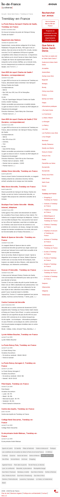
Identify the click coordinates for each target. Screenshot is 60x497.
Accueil (3, 14)
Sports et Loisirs (7, 448)
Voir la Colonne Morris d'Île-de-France (50, 23)
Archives (24, 459)
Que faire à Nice (39, 475)
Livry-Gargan (46, 137)
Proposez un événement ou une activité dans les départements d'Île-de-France (50, 35)
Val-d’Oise (5, 459)
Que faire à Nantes (37, 472)
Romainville (45, 167)
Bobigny (44, 83)
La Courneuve (46, 114)
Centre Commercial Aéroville (13, 302)
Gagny (44, 102)
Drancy (44, 95)
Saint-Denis (46, 178)
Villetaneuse (46, 295)
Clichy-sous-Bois (47, 91)
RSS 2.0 (4, 496)
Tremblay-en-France (49, 193)
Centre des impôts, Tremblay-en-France (17, 409)
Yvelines (5, 455)
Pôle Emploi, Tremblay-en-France (15, 384)
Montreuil (45, 140)
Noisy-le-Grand (47, 152)
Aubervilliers (46, 72)
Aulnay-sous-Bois (48, 76)
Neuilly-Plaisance (47, 144)
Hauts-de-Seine (22, 455)
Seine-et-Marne (34, 455)
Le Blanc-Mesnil (47, 118)
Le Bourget (45, 121)
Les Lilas (45, 129)
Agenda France (7, 465)
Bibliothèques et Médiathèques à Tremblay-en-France (50, 218)
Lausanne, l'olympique (27, 479)
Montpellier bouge (39, 468)
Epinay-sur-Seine (47, 99)
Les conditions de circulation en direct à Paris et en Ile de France (23, 452)
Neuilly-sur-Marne (48, 148)
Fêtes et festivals (28, 448)
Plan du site (5, 493)
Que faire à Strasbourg (24, 475)
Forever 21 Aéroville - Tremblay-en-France (18, 270)
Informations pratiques (49, 106)
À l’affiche (49, 452)
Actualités (45, 68)
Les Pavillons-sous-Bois (50, 133)
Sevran (44, 186)
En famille (18, 448)
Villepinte (45, 291)
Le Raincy (45, 125)
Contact (44, 493)
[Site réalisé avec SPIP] (56, 491)
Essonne (12, 455)
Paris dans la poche (20, 465)
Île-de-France (11, 4)
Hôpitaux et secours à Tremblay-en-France (50, 233)
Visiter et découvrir (42, 448)
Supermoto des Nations (11, 40)
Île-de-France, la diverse (36, 465)
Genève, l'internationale (10, 479)
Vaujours (45, 283)
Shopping (32, 459)
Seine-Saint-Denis (13, 14)
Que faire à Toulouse (9, 472)
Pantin (44, 159)
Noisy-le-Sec (46, 156)
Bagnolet (45, 80)
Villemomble (46, 287)
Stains (44, 190)
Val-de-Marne (15, 459)
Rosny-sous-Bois (47, 174)
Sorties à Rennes (50, 472)
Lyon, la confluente (8, 468)
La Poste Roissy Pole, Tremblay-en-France (18, 345)
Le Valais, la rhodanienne (44, 479)
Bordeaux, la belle (23, 472)
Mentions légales (16, 493)
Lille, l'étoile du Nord (8, 475)
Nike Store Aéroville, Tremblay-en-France (18, 187)
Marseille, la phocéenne (24, 468)
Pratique (53, 448)
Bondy (44, 87)
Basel (4, 483)
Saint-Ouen (45, 182)
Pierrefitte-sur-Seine (48, 163)
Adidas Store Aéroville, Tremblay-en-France (19, 171)
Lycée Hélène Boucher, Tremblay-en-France (19, 334)
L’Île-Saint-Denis (47, 110)
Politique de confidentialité (31, 493)
